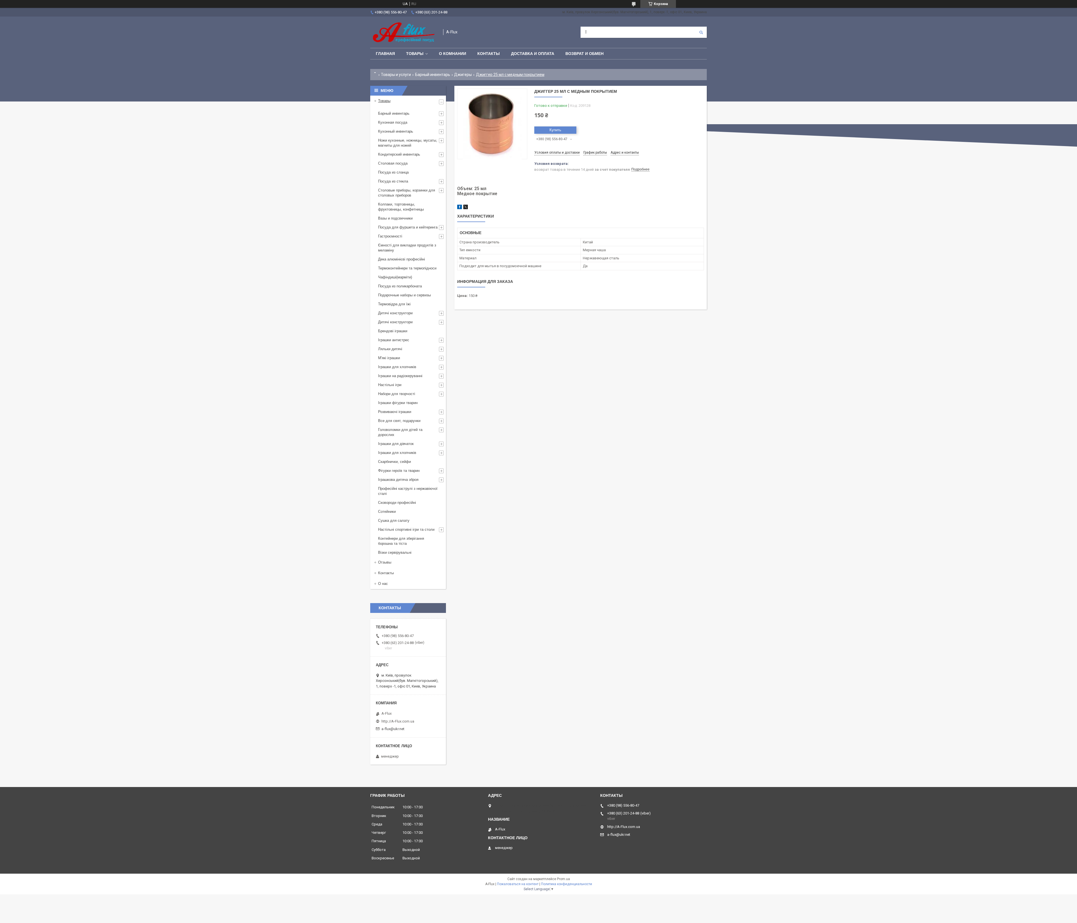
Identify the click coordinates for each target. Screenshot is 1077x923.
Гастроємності (390, 236)
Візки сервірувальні (394, 552)
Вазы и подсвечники (395, 218)
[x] (465, 208)
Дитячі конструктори (395, 313)
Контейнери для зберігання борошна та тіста (401, 541)
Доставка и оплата (532, 53)
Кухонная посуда (392, 122)
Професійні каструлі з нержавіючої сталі (408, 491)
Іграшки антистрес (393, 340)
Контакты (488, 53)
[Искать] (701, 32)
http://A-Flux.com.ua (397, 721)
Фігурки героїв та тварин (399, 471)
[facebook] (459, 208)
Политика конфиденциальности (566, 884)
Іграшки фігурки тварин (398, 403)
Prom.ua (563, 879)
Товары (415, 53)
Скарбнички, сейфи (394, 462)
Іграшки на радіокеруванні (400, 376)
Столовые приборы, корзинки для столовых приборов (406, 192)
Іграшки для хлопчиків (397, 367)
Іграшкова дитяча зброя (398, 479)
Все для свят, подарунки (399, 421)
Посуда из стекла (393, 181)
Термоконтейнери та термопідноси (407, 268)
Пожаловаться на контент (517, 884)
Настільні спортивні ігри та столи (406, 529)
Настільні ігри (389, 385)
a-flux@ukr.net (392, 729)
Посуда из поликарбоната (400, 286)
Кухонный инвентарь (395, 131)
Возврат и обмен (584, 53)
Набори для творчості (396, 394)
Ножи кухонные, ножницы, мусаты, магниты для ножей (407, 142)
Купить (555, 130)
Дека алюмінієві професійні (401, 259)
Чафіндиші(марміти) (395, 277)
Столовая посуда (393, 163)
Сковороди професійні (397, 502)
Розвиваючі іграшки (394, 412)
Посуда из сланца (393, 172)
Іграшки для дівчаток (396, 444)
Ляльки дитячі (390, 349)
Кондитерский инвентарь (399, 154)
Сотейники (387, 511)
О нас (383, 584)
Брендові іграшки (392, 331)
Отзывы (384, 562)
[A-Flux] (404, 32)
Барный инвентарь (432, 74)
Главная (385, 53)
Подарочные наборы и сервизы (404, 295)
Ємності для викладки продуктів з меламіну (407, 247)
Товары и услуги (396, 74)
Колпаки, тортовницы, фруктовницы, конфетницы (401, 206)
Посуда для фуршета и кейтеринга (408, 227)
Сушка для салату (393, 520)
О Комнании (452, 53)
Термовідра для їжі (394, 304)
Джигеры (463, 74)
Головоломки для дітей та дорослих (400, 432)
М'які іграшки (389, 358)
